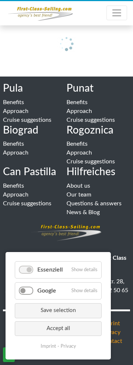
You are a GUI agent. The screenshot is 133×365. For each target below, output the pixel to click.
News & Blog (83, 212)
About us (78, 186)
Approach (15, 111)
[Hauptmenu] (116, 13)
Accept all (58, 328)
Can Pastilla (29, 172)
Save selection (58, 310)
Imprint (48, 346)
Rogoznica (89, 130)
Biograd (20, 130)
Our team (78, 195)
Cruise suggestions (27, 120)
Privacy (68, 346)
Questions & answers (94, 203)
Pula (13, 88)
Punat (79, 88)
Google (46, 291)
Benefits (13, 102)
